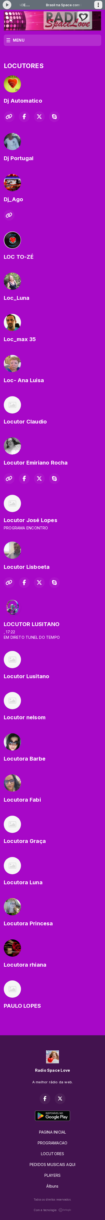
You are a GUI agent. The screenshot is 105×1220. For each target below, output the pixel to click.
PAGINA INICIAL (52, 1132)
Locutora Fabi (22, 799)
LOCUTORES (52, 1153)
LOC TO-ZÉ (19, 257)
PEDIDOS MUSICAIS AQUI (52, 1164)
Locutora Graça (25, 841)
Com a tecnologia (45, 1210)
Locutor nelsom (25, 717)
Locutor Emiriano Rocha (36, 462)
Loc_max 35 (20, 339)
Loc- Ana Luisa (24, 380)
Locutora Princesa (28, 923)
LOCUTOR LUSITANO (32, 624)
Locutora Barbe (25, 758)
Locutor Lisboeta (27, 567)
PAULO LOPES (22, 1006)
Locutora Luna (23, 882)
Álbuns (52, 1186)
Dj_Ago (13, 199)
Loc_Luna (17, 298)
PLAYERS (52, 1175)
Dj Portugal (18, 158)
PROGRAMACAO (52, 1143)
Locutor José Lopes (30, 520)
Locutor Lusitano (26, 676)
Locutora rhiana (25, 965)
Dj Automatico (23, 101)
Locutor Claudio (25, 421)
